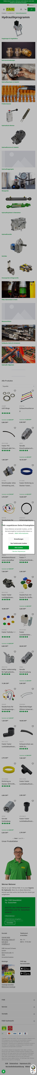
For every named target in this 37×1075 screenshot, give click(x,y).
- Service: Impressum (18, 551)
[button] (3, 1071)
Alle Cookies (19, 548)
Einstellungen (18, 539)
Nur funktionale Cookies (19, 543)
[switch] (33, 1072)
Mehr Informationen (21, 533)
